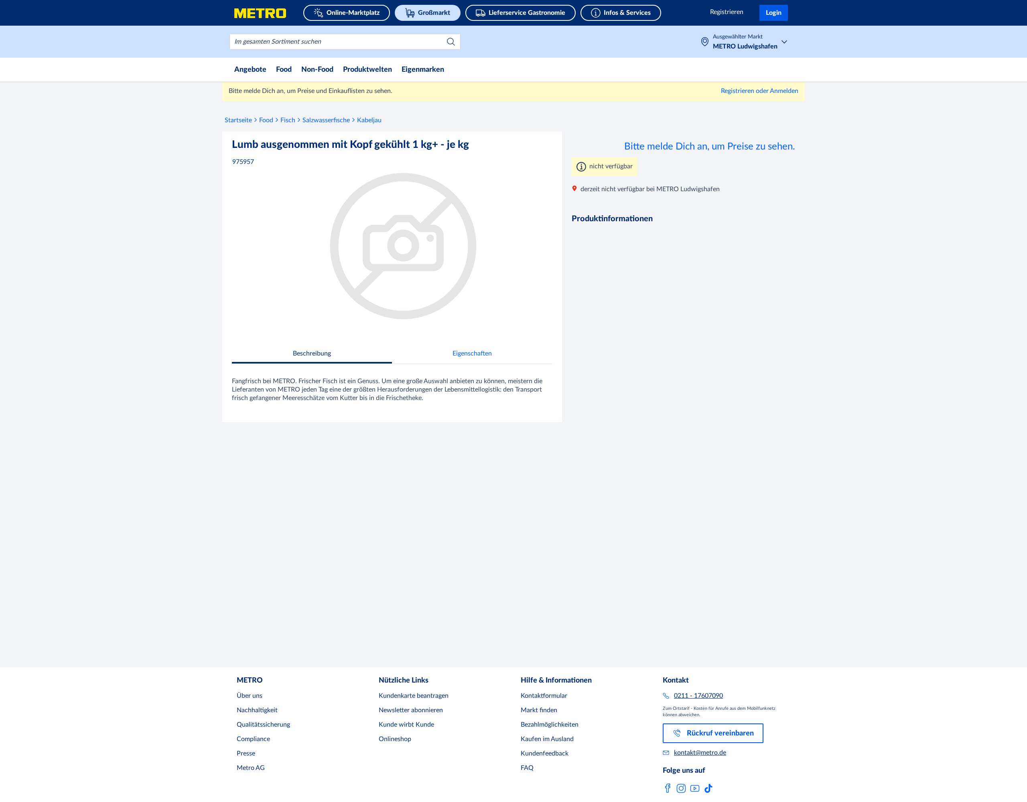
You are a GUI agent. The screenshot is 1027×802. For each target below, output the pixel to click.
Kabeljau (369, 120)
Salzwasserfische (326, 120)
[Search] (451, 42)
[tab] (312, 354)
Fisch (287, 120)
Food (266, 120)
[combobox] (345, 42)
